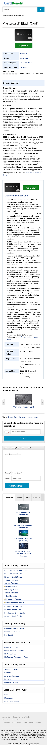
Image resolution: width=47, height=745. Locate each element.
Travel (30, 63)
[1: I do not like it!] (4, 73)
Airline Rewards (11, 583)
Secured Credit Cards (13, 616)
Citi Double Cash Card (23, 538)
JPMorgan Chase (11, 669)
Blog (23, 720)
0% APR (36, 497)
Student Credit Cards (12, 610)
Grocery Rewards (12, 590)
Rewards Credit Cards (13, 577)
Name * (8, 473)
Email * (8, 478)
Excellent (23, 67)
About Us (6, 717)
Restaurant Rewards (13, 599)
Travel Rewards (11, 580)
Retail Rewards (11, 593)
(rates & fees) (23, 540)
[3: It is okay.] (10, 73)
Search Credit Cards (11, 720)
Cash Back (9, 497)
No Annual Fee (10, 654)
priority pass (22, 417)
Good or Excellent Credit (14, 629)
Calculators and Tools (21, 717)
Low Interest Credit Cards (14, 613)
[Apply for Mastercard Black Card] (23, 35)
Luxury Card (12, 417)
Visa (6, 695)
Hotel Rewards (11, 586)
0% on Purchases (11, 647)
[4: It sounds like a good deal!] (13, 73)
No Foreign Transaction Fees (16, 657)
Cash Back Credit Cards (13, 574)
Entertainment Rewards (15, 602)
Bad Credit (8, 635)
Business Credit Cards (13, 606)
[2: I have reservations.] (7, 73)
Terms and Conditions (32, 723)
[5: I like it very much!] (16, 73)
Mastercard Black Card (17, 195)
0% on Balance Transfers (14, 651)
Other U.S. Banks (11, 682)
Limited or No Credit (12, 632)
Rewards (23, 63)
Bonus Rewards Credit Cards (15, 570)
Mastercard (24, 58)
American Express (11, 676)
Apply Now (23, 45)
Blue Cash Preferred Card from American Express (23, 554)
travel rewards (33, 417)
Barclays (23, 54)
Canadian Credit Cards (12, 723)
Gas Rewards (11, 596)
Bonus (19, 497)
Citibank (7, 673)
